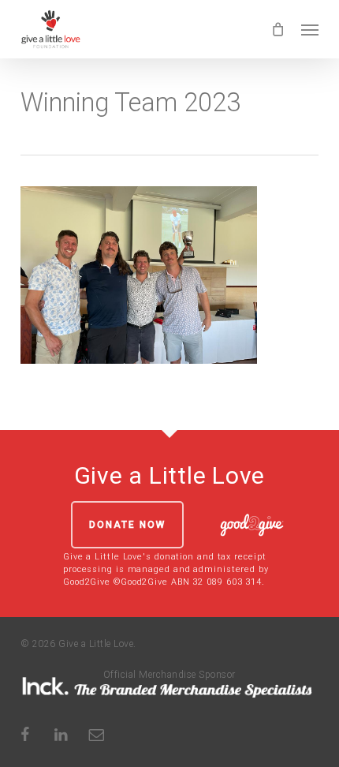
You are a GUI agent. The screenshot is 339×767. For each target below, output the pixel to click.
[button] (310, 29)
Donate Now (127, 524)
